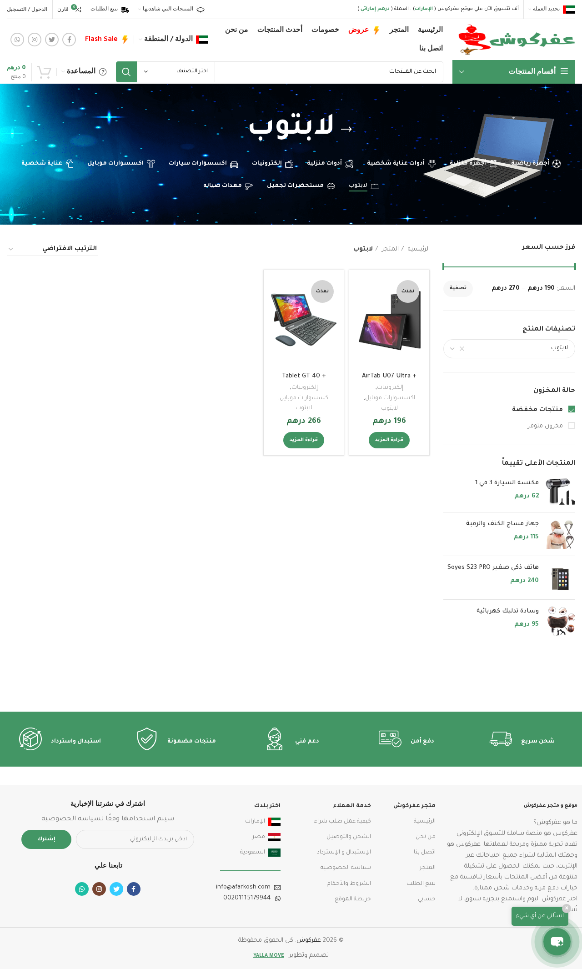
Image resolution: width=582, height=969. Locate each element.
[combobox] (509, 348)
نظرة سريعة (362, 312)
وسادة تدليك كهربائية (508, 611)
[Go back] (346, 129)
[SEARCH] (126, 71)
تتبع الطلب (421, 884)
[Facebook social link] (69, 39)
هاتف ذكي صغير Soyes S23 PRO (493, 567)
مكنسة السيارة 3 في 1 (507, 483)
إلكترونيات (390, 388)
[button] (557, 941)
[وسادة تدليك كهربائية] (560, 621)
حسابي (427, 899)
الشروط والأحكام (349, 884)
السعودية (252, 852)
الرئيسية (418, 249)
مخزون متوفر (546, 426)
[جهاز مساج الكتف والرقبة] (560, 534)
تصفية (458, 288)
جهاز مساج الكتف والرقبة (502, 524)
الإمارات (255, 821)
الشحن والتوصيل (348, 837)
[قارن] (362, 291)
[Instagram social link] (34, 39)
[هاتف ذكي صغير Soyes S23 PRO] (560, 577)
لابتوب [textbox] (559, 348)
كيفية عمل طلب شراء (342, 821)
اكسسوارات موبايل (390, 398)
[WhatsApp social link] (17, 39)
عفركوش (308, 940)
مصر (258, 837)
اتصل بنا (425, 852)
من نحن (426, 837)
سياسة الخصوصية (346, 868)
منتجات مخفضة (538, 410)
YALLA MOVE (268, 956)
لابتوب (389, 409)
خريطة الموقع (353, 899)
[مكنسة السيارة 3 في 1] (560, 491)
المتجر (389, 249)
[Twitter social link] (52, 39)
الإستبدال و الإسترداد (344, 852)
